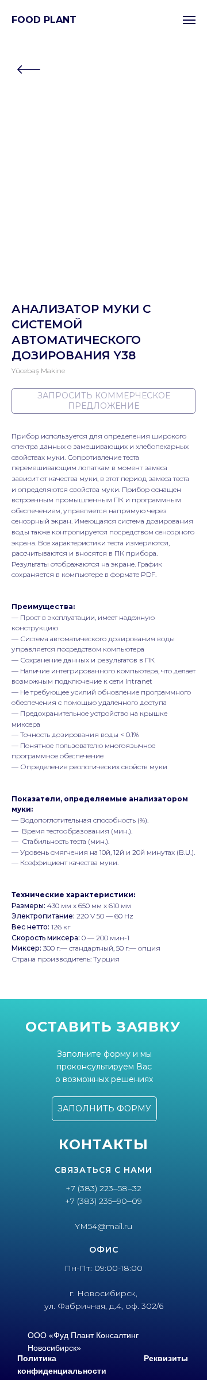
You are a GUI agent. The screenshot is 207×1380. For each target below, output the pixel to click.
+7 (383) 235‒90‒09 (103, 1201)
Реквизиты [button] (166, 1358)
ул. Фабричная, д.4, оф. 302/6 (103, 1306)
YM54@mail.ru (103, 1226)
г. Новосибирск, (103, 1293)
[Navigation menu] (189, 20)
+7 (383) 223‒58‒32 (103, 1188)
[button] (104, 1108)
